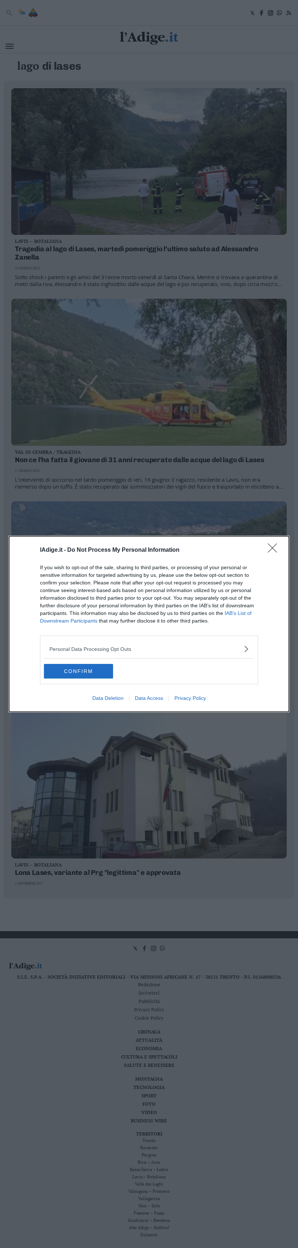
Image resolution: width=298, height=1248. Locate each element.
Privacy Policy (190, 698)
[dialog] (149, 624)
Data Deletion (108, 698)
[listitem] (149, 649)
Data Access (149, 698)
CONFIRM (78, 671)
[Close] (275, 550)
